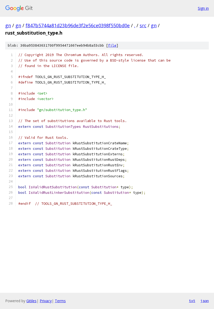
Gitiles (31, 300)
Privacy (46, 300)
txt (192, 300)
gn (8, 25)
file (112, 45)
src (143, 25)
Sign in (203, 8)
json (204, 300)
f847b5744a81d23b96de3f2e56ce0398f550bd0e (78, 25)
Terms (60, 300)
